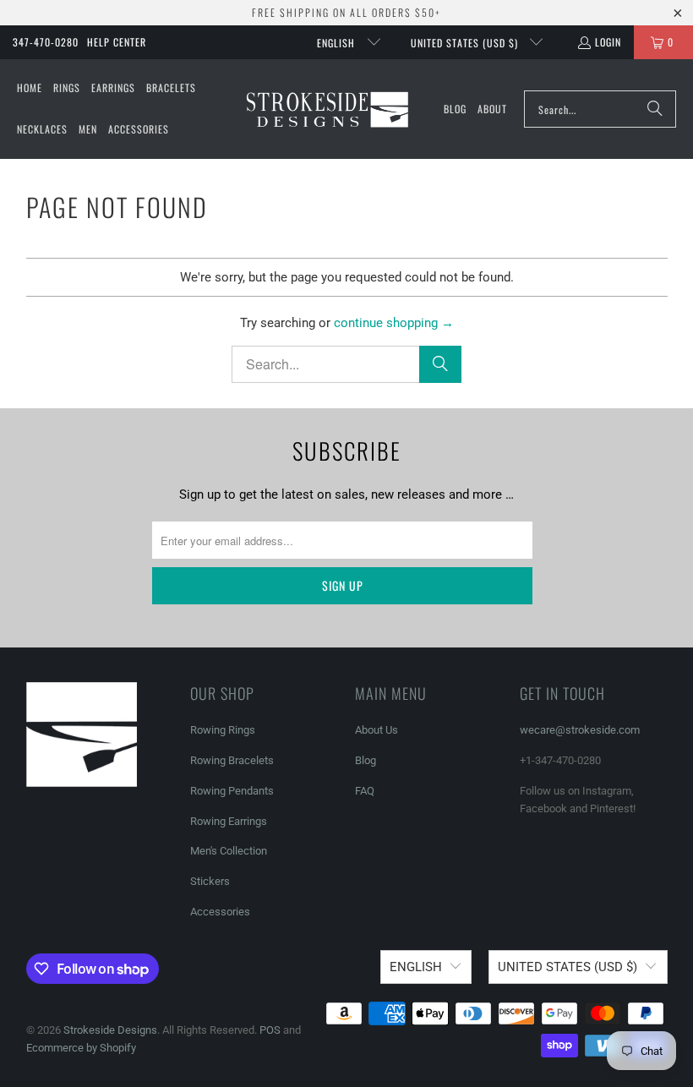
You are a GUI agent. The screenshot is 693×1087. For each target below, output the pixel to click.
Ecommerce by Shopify (81, 1047)
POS (270, 1030)
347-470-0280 (46, 42)
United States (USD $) (466, 43)
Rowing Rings (222, 730)
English (337, 43)
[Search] (655, 109)
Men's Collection (228, 850)
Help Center (116, 42)
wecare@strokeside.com (580, 730)
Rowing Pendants (232, 790)
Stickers (210, 881)
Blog (365, 760)
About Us (376, 730)
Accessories (220, 911)
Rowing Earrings (228, 821)
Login (608, 42)
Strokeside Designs (110, 1030)
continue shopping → (394, 322)
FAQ (364, 790)
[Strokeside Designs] (326, 109)
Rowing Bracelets (232, 760)
